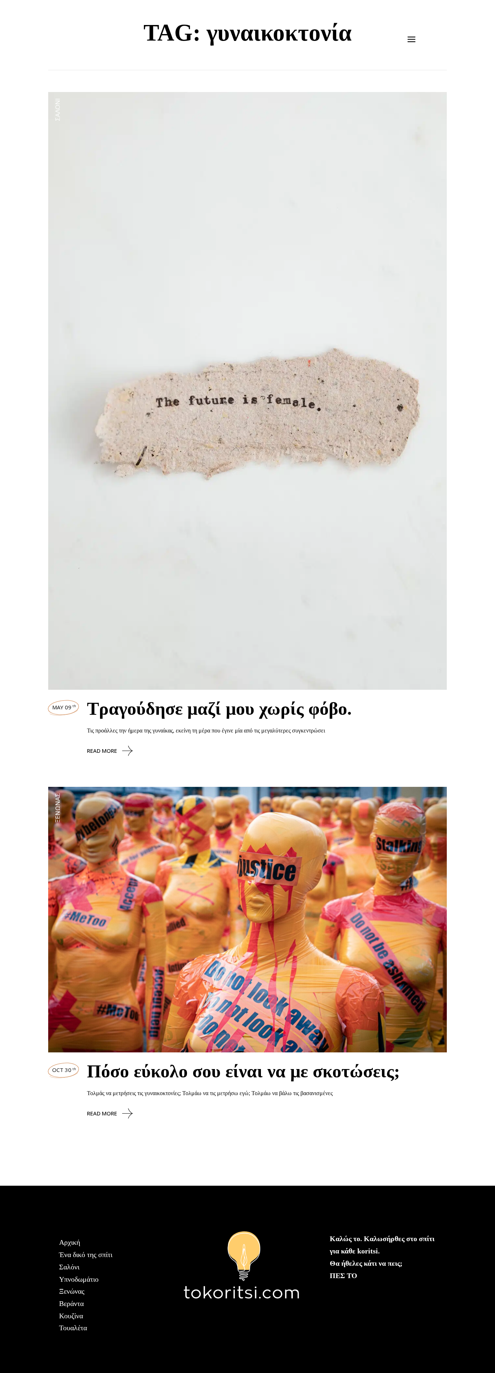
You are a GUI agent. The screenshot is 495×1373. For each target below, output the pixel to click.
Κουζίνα (71, 1316)
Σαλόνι (69, 1267)
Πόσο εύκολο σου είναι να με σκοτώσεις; (243, 1071)
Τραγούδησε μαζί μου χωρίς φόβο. (219, 708)
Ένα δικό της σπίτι (85, 1255)
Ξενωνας (57, 808)
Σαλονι (57, 109)
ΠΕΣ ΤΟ (343, 1276)
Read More (102, 750)
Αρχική (69, 1242)
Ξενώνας (71, 1291)
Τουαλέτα (73, 1328)
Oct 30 (64, 1069)
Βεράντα (71, 1303)
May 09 (64, 707)
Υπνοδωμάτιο (79, 1279)
